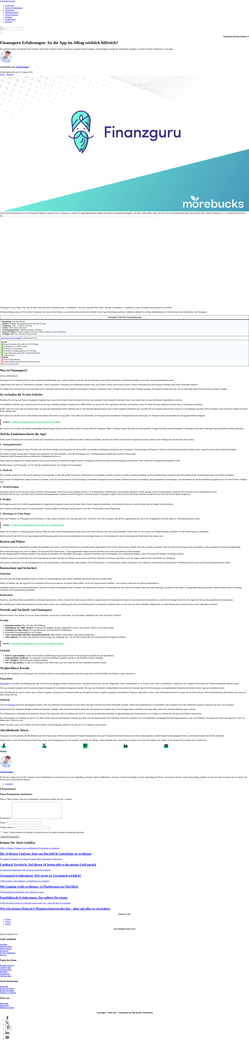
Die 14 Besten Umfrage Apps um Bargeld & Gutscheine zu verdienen (45, 853)
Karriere (8, 22)
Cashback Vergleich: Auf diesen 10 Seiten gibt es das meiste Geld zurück (48, 864)
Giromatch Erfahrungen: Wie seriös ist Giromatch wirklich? (40, 875)
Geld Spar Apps (5, 976)
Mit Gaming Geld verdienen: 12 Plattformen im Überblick (39, 886)
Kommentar (5, 818)
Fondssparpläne (6, 970)
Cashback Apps (5, 968)
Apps (2, 74)
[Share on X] (44, 747)
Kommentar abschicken (10, 837)
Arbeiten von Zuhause (8, 993)
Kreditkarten (5, 974)
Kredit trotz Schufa (7, 989)
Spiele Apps (4, 986)
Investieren (9, 10)
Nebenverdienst (11, 15)
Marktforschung (11, 12)
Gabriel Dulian (22, 67)
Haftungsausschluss (7, 1008)
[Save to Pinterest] (85, 745)
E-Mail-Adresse (7, 827)
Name (3, 823)
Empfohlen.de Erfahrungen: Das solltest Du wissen (33, 897)
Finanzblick (5, 683)
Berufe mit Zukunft (7, 991)
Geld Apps (9, 5)
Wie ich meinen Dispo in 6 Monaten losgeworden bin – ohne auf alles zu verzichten (55, 908)
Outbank (11, 705)
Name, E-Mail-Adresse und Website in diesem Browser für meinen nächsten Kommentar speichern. (44, 832)
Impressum (4, 1003)
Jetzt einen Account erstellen (11, 338)
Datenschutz (4, 1006)
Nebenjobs (4, 972)
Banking (8, 17)
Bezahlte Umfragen (7, 965)
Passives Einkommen (14, 8)
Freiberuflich (10, 19)
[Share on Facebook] (4, 747)
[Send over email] (166, 747)
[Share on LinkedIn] (125, 747)
